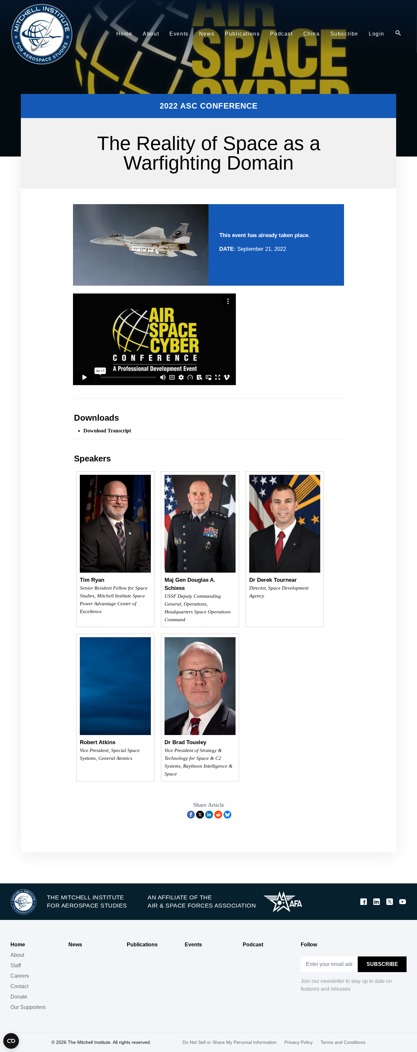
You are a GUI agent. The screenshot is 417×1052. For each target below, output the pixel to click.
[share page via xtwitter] (200, 815)
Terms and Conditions (343, 1042)
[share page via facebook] (191, 815)
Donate (18, 996)
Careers (19, 976)
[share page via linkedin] (209, 815)
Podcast (253, 944)
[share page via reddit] (218, 815)
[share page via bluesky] (227, 815)
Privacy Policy (298, 1042)
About (17, 955)
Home (17, 944)
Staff (15, 965)
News (75, 944)
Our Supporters (28, 1007)
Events (193, 944)
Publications (142, 944)
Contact (19, 986)
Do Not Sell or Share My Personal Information (229, 1042)
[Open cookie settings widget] (11, 1041)
